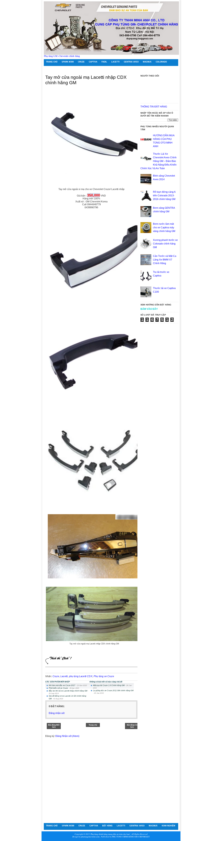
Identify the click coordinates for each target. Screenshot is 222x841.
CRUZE (81, 62)
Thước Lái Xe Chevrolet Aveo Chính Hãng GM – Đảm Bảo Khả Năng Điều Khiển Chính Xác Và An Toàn (158, 161)
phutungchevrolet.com (90, 836)
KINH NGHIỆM (168, 826)
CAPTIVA (93, 62)
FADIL (104, 62)
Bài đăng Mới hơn (54, 726)
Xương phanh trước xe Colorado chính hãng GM (165, 244)
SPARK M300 (68, 62)
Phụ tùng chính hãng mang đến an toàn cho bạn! (110, 834)
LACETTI (115, 62)
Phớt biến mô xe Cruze (58, 688)
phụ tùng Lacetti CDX (80, 676)
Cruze (56, 676)
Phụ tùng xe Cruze (104, 676)
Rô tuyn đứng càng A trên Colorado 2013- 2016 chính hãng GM (164, 195)
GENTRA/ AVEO (131, 62)
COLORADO (161, 62)
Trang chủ (93, 725)
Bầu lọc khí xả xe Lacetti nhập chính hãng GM (68, 691)
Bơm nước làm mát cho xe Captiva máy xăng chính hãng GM (164, 227)
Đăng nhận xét (56, 713)
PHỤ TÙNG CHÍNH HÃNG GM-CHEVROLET (131, 836)
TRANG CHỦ (51, 62)
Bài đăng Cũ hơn (132, 726)
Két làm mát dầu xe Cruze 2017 (62, 685)
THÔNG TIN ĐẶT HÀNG (153, 106)
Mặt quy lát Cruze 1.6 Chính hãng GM (109, 685)
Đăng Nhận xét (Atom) (67, 736)
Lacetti (64, 676)
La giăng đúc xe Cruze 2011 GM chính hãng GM (113, 690)
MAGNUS (147, 62)
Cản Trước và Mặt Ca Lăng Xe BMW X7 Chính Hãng (164, 260)
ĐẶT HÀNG (107, 826)
